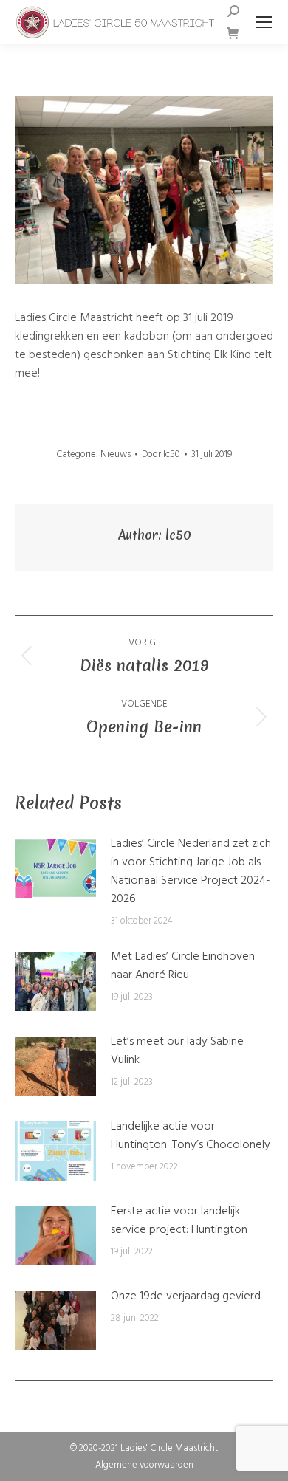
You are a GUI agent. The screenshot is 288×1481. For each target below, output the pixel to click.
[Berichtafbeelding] (55, 868)
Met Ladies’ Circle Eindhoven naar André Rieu (183, 966)
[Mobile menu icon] (263, 22)
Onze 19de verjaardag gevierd (186, 1297)
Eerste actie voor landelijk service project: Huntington (179, 1221)
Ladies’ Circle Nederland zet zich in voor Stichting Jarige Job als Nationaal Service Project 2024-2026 (191, 872)
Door (161, 454)
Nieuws (115, 454)
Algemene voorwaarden (144, 1465)
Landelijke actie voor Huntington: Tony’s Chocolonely (190, 1136)
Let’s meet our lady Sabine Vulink (177, 1051)
